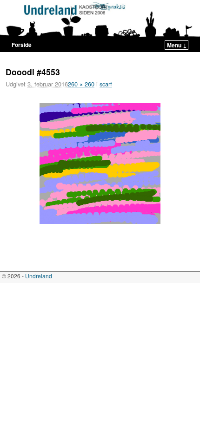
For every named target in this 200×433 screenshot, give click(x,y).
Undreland (38, 276)
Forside (22, 44)
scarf (106, 83)
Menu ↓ (177, 45)
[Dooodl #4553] (100, 163)
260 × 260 (81, 83)
